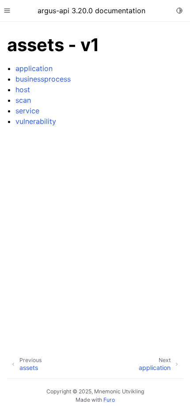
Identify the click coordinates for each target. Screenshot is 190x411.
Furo (109, 399)
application (34, 68)
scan (23, 100)
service (27, 110)
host (22, 89)
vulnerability (35, 121)
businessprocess (43, 79)
